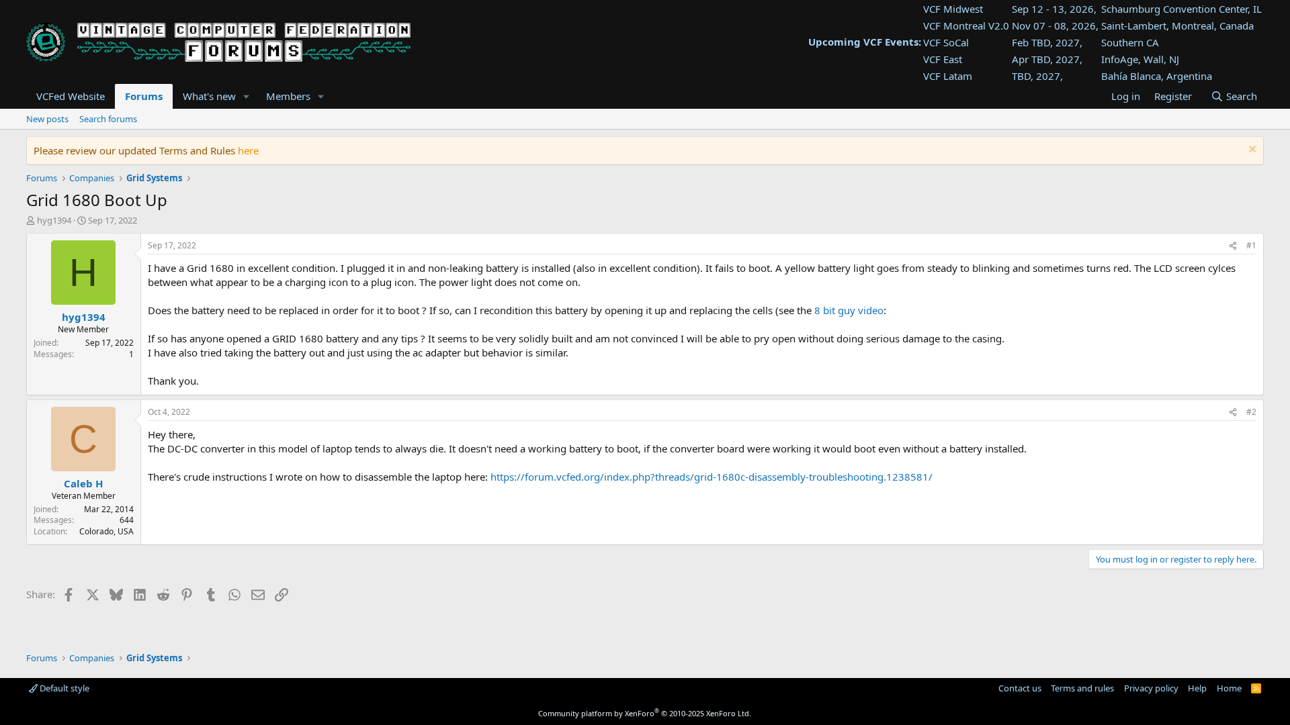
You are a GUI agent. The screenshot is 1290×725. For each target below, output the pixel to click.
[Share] (1233, 246)
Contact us (1019, 688)
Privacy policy (1151, 688)
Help (1197, 688)
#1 (1251, 245)
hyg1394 (54, 220)
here (248, 150)
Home (1229, 688)
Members (288, 96)
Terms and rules (1082, 688)
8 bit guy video (849, 310)
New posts (47, 119)
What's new (209, 96)
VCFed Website (70, 96)
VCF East (942, 59)
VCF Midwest (953, 8)
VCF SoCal (946, 42)
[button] (246, 96)
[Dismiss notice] (1250, 151)
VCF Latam (947, 76)
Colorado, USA (106, 531)
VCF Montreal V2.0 (966, 25)
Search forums (108, 119)
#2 (1251, 412)
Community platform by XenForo (644, 713)
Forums (144, 96)
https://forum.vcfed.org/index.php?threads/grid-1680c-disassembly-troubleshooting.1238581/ (711, 476)
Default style (63, 688)
